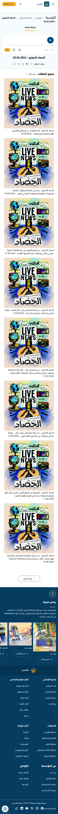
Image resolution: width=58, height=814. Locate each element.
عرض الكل (32, 74)
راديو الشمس (49, 679)
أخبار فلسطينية (22, 686)
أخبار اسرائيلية (22, 692)
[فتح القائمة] (53, 4)
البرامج (38, 18)
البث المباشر (8, 4)
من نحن (53, 772)
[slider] (29, 45)
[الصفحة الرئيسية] (42, 4)
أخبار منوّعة (23, 726)
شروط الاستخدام (49, 790)
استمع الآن (45, 659)
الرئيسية (51, 17)
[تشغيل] (50, 40)
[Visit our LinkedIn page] (22, 808)
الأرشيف (25, 784)
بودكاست (52, 703)
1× (7, 50)
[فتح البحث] (20, 4)
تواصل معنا (23, 778)
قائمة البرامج (50, 692)
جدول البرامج (50, 698)
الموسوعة (24, 744)
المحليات (51, 726)
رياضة (26, 738)
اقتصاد (25, 732)
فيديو (26, 715)
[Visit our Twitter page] (33, 808)
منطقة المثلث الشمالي (46, 750)
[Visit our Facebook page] (42, 808)
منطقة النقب (50, 744)
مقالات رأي (23, 709)
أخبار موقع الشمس (19, 679)
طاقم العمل (51, 778)
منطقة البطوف (49, 756)
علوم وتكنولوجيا (21, 750)
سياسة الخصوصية (49, 784)
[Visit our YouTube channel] (28, 808)
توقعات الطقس (21, 756)
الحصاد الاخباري (25, 18)
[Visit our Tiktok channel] (17, 808)
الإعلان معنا (23, 772)
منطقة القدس (50, 732)
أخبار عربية (24, 698)
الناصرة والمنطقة (49, 738)
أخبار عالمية (23, 703)
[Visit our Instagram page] (38, 808)
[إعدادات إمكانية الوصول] (5, 809)
